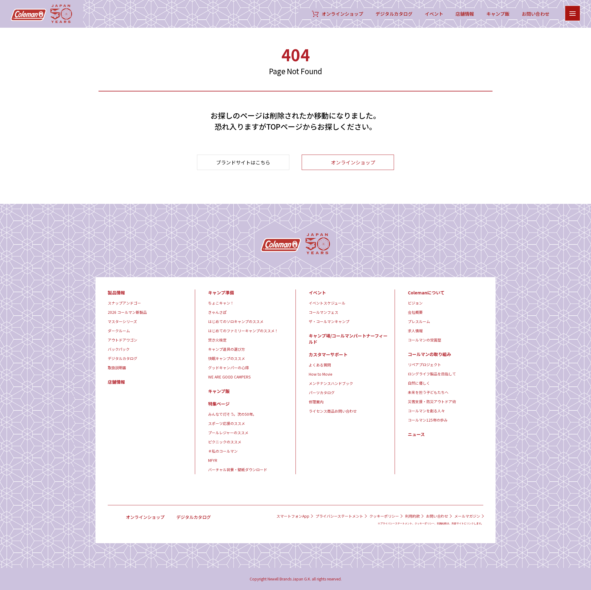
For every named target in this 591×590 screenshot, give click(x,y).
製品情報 (116, 292)
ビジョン (415, 302)
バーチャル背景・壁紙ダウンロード (237, 469)
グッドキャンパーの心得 (228, 367)
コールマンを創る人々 (426, 410)
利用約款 (412, 516)
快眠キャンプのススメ (226, 358)
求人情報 (415, 330)
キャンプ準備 (221, 292)
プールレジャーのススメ (228, 432)
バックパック (119, 349)
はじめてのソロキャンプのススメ (235, 321)
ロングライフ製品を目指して (432, 373)
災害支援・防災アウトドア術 (432, 401)
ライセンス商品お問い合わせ (333, 411)
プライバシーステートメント (339, 516)
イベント (434, 14)
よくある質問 (320, 364)
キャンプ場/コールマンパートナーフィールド (348, 339)
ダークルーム (119, 330)
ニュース (416, 434)
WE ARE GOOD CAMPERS (229, 376)
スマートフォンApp (292, 516)
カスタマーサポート (328, 354)
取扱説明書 (117, 367)
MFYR (212, 460)
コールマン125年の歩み (428, 419)
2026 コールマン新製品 (127, 312)
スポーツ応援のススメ (226, 423)
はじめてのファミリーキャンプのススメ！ (243, 330)
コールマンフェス (323, 312)
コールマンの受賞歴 (424, 339)
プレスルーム (419, 321)
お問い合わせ (535, 14)
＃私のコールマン (223, 451)
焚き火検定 (217, 339)
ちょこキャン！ (221, 302)
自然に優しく (419, 383)
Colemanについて (426, 292)
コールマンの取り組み (429, 354)
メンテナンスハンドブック (331, 383)
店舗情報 (465, 14)
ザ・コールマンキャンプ (329, 321)
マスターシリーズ (122, 321)
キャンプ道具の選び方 (226, 349)
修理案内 (316, 401)
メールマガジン (467, 516)
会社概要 (415, 312)
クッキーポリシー (384, 516)
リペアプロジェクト (424, 364)
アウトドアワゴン (122, 339)
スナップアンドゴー (124, 302)
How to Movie (320, 374)
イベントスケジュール (327, 302)
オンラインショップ (342, 14)
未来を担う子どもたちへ (428, 392)
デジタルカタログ (394, 14)
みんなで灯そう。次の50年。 (232, 414)
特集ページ (219, 404)
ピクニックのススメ (224, 441)
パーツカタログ (322, 392)
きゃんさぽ (217, 312)
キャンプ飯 (497, 14)
